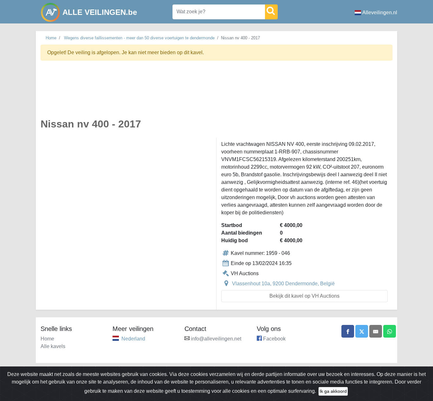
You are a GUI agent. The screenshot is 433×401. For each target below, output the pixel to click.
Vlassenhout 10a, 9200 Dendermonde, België (283, 283)
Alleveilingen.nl (379, 12)
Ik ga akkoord (333, 391)
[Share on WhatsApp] (389, 331)
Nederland (133, 338)
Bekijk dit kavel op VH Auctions (304, 296)
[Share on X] (361, 331)
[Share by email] (375, 331)
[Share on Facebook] (347, 331)
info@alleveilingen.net (216, 338)
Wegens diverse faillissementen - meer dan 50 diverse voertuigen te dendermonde (139, 38)
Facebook (274, 338)
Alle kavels (53, 346)
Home (51, 38)
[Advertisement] (216, 93)
